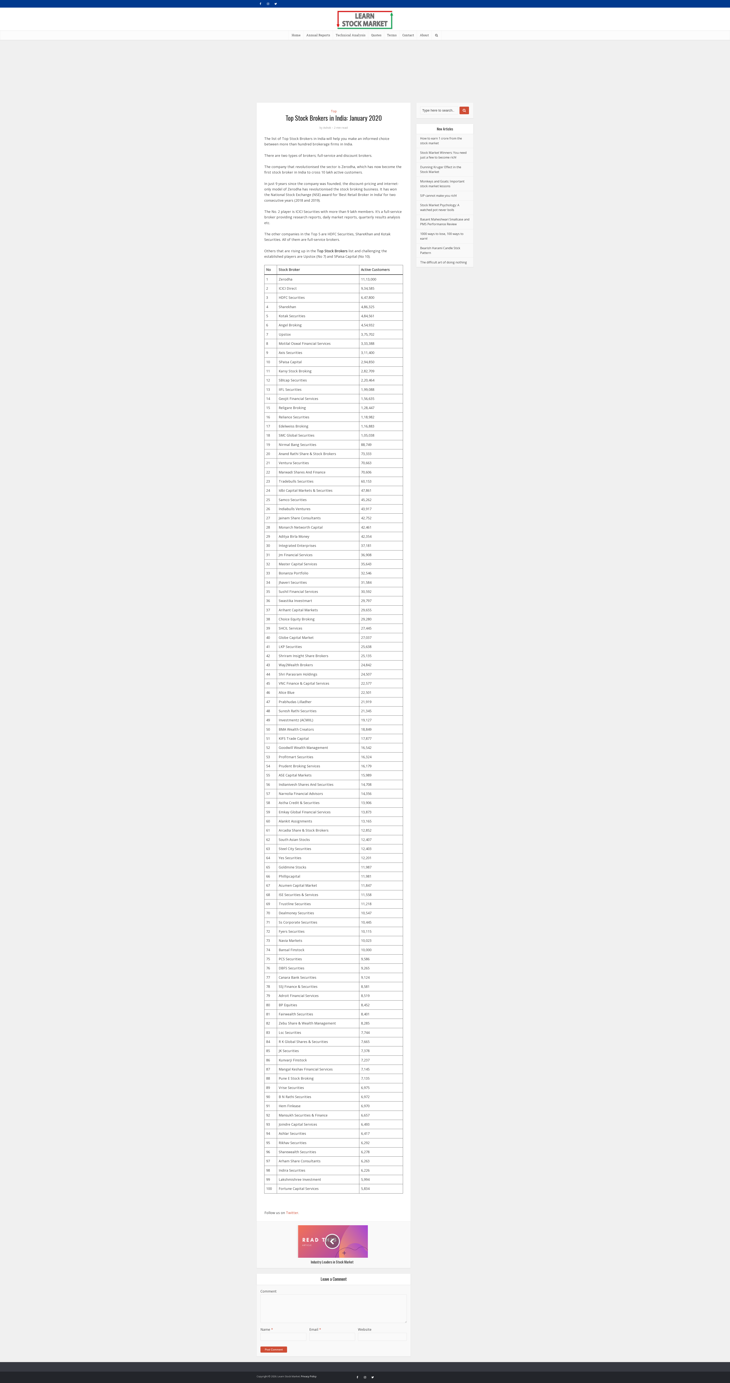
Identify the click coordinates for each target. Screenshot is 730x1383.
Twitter (292, 1212)
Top (334, 111)
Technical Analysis (350, 35)
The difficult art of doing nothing (443, 262)
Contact (408, 35)
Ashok (327, 127)
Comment (268, 1291)
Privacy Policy (309, 1376)
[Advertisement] (365, 68)
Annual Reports (318, 35)
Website (364, 1329)
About (424, 35)
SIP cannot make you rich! (438, 195)
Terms (392, 35)
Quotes (376, 35)
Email (315, 1329)
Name (266, 1329)
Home (296, 35)
